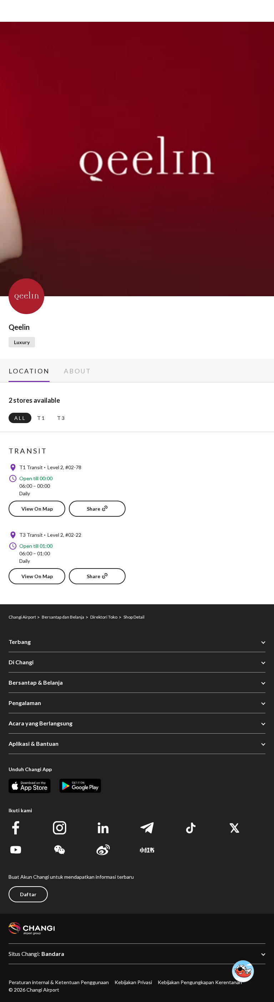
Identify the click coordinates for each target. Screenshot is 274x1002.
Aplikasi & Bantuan (34, 743)
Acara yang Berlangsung (40, 723)
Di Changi (21, 662)
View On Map (37, 509)
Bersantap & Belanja (36, 682)
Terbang (20, 641)
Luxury (22, 342)
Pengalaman (25, 702)
